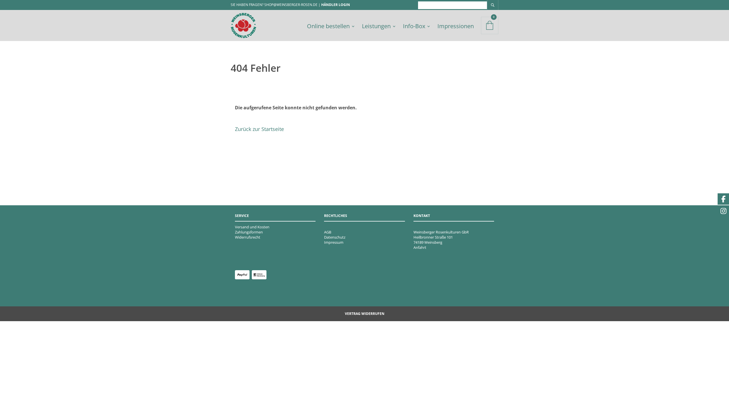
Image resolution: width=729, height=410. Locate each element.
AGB (327, 232)
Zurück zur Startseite (259, 129)
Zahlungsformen (249, 232)
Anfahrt (419, 247)
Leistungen (376, 26)
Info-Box (414, 26)
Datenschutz (334, 237)
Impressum (333, 242)
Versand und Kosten (252, 226)
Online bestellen (328, 26)
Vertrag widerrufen (364, 313)
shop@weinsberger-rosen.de (291, 4)
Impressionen (455, 26)
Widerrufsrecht (247, 237)
